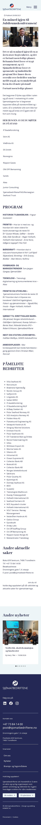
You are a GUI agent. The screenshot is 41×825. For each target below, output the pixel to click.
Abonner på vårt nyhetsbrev (15, 582)
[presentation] (20, 632)
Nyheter (7, 761)
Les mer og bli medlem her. (15, 595)
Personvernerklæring (12, 575)
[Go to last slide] (6, 642)
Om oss (7, 755)
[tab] (16, 666)
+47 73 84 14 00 (13, 724)
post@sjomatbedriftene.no (20, 727)
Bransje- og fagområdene (15, 766)
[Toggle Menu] (35, 7)
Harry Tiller (11, 655)
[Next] (34, 642)
